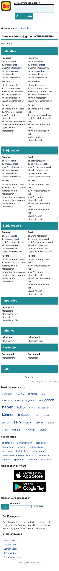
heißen (21, 407)
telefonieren (46, 459)
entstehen (45, 394)
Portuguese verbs (12, 557)
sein (17, 422)
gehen (49, 400)
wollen (31, 429)
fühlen (38, 400)
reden (37, 415)
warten (5, 430)
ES (46, 382)
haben (7, 407)
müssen (24, 414)
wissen (17, 429)
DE (33, 382)
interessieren (43, 408)
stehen (40, 422)
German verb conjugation (27, 2)
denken (32, 393)
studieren (32, 459)
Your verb (15, 503)
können (8, 414)
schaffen (47, 415)
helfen (32, 408)
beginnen (7, 393)
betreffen (20, 394)
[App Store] (29, 479)
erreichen (6, 400)
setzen (28, 422)
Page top (29, 377)
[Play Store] (29, 491)
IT (50, 382)
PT (55, 382)
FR (37, 382)
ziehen (43, 429)
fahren (17, 400)
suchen (51, 423)
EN (42, 382)
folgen (28, 400)
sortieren (6, 459)
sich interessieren (23, 28)
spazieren (19, 459)
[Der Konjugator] (6, 9)
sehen (6, 422)
